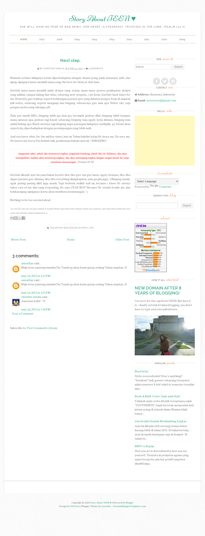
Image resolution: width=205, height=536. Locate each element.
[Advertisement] (165, 141)
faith (84, 228)
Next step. (70, 60)
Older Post (122, 239)
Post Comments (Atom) (42, 328)
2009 (182, 39)
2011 (146, 39)
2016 (59, 39)
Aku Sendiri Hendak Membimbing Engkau (160, 421)
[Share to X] (20, 218)
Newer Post (18, 239)
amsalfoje (27, 263)
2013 (111, 39)
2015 (76, 39)
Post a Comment (22, 313)
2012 (129, 39)
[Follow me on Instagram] (173, 81)
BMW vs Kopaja (144, 446)
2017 (41, 39)
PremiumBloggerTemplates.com (129, 506)
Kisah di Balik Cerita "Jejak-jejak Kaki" (158, 396)
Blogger (130, 502)
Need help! (142, 371)
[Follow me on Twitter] (164, 81)
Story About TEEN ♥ (102, 18)
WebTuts (75, 506)
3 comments (95, 68)
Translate (165, 186)
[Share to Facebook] (23, 218)
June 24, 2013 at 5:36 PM (35, 309)
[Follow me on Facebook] (156, 81)
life (91, 228)
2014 (94, 39)
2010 (164, 39)
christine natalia (53, 68)
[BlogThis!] (16, 218)
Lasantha (106, 506)
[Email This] (12, 218)
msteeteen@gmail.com (161, 100)
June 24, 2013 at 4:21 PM (35, 276)
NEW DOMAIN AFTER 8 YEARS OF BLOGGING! (158, 290)
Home (23, 39)
